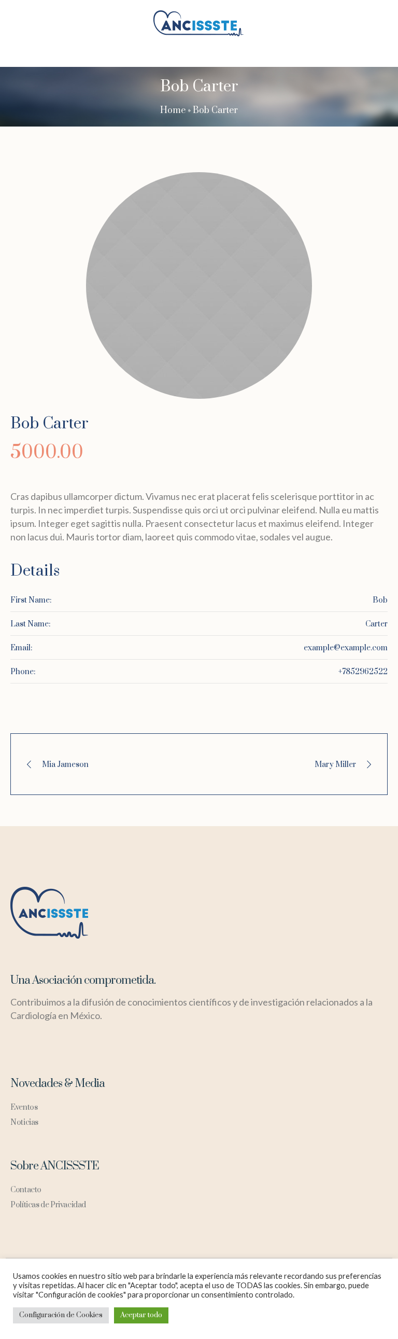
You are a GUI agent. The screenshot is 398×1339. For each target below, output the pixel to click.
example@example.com (346, 648)
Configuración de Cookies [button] (61, 1315)
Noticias (24, 1122)
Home (173, 110)
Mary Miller (335, 765)
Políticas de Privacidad (48, 1205)
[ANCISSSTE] (199, 23)
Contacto (25, 1190)
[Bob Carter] (199, 285)
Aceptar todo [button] (141, 1315)
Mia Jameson (65, 765)
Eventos (23, 1107)
